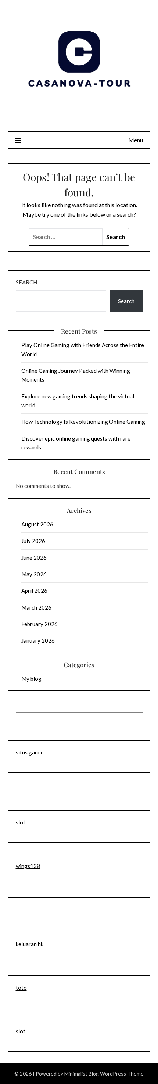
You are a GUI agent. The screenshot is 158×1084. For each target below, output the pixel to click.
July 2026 (33, 540)
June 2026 (34, 557)
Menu (135, 139)
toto (21, 987)
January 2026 (38, 640)
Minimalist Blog (81, 1073)
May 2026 (34, 574)
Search (26, 282)
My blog (31, 678)
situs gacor (29, 752)
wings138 (28, 866)
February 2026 (39, 624)
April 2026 (34, 590)
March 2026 (36, 607)
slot (20, 822)
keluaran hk (29, 944)
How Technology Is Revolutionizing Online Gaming (83, 421)
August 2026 (37, 524)
